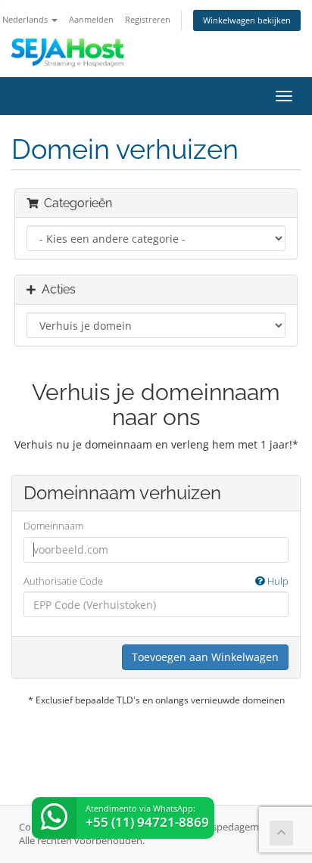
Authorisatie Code (156, 581)
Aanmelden (91, 19)
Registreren (147, 19)
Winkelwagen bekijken (247, 20)
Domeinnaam (53, 525)
